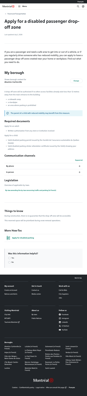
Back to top (78, 278)
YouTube (65, 330)
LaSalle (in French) (31, 346)
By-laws (34, 314)
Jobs (60, 298)
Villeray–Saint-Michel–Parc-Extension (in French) (73, 362)
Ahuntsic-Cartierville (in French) (12, 347)
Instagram (65, 318)
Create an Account (10, 290)
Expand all (79, 160)
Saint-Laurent (50, 368)
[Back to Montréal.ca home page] (8, 6)
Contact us (35, 290)
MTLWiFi (7, 318)
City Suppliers (64, 294)
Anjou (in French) (10, 352)
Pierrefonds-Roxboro (52, 350)
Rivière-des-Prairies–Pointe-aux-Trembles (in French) (53, 356)
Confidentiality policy (26, 387)
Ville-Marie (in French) (73, 356)
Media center (36, 294)
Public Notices (37, 318)
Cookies (15, 387)
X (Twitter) (65, 326)
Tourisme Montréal (10, 322)
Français (81, 2)
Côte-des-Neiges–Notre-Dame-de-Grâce (12, 357)
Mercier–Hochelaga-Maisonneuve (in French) (33, 363)
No (12, 262)
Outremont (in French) (52, 346)
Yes (12, 258)
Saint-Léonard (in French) (72, 347)
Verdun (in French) (72, 352)
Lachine (7, 368)
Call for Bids (63, 290)
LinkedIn (65, 322)
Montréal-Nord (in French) (31, 369)
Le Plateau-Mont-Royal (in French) (33, 351)
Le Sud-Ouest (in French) (31, 357)
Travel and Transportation (16, 14)
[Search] (78, 6)
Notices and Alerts (10, 294)
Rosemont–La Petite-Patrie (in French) (52, 363)
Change (76, 81)
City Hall (7, 314)
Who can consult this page (55, 387)
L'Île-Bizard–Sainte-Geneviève (11, 363)
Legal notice (40, 387)
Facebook (65, 314)
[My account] (83, 6)
